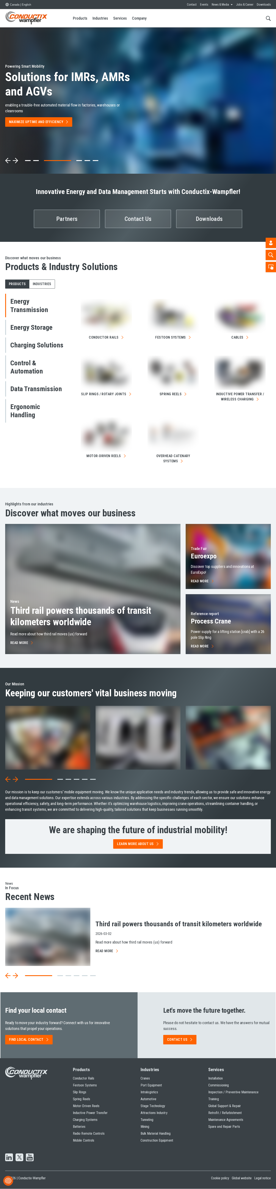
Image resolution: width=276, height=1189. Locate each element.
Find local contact (26, 1039)
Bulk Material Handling (156, 1133)
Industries (100, 18)
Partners (66, 218)
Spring (171, 394)
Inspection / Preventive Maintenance (233, 1092)
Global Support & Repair (224, 1106)
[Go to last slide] (8, 779)
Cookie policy (220, 1178)
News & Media (220, 4)
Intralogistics (149, 1092)
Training (213, 1099)
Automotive (148, 1099)
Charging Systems (85, 1120)
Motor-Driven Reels (86, 1106)
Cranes (145, 1078)
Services (120, 18)
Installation (215, 1078)
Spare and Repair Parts (224, 1127)
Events (204, 4)
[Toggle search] (268, 18)
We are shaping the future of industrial (138, 830)
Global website (242, 1178)
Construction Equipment (157, 1140)
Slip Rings (79, 1092)
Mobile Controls (83, 1140)
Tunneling (147, 1120)
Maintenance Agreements (225, 1120)
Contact (192, 4)
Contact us (177, 1039)
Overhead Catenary (173, 458)
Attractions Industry (154, 1113)
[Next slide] (15, 160)
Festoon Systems (85, 1085)
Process (211, 621)
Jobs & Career (244, 4)
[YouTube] (30, 1157)
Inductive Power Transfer (90, 1113)
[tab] (28, 160)
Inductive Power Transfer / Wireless (240, 396)
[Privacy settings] (8, 1181)
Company (139, 18)
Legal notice (262, 1178)
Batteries (79, 1127)
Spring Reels (81, 1099)
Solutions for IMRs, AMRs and (67, 84)
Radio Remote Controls (89, 1133)
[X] (19, 1157)
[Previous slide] (8, 160)
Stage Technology (153, 1106)
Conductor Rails (83, 1078)
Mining (145, 1127)
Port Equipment (151, 1085)
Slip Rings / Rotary (103, 394)
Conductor (103, 337)
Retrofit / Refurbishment (225, 1113)
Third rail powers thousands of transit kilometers (80, 616)
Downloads (264, 4)
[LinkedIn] (9, 1157)
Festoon (170, 337)
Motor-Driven (103, 456)
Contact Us (138, 218)
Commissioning (218, 1085)
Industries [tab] (42, 284)
